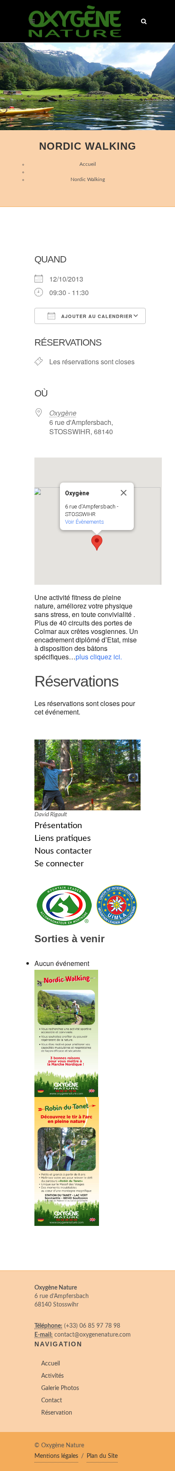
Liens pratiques (62, 838)
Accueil (87, 164)
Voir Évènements (84, 522)
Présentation (58, 825)
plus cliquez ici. (99, 657)
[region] (87, 86)
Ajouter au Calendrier (96, 316)
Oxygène (62, 413)
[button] (96, 543)
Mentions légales (56, 1456)
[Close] (123, 493)
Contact (51, 1401)
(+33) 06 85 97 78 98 (92, 1326)
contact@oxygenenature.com (92, 1335)
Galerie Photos (60, 1388)
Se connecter (59, 864)
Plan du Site (102, 1456)
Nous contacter (63, 851)
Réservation (56, 1413)
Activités (52, 1376)
